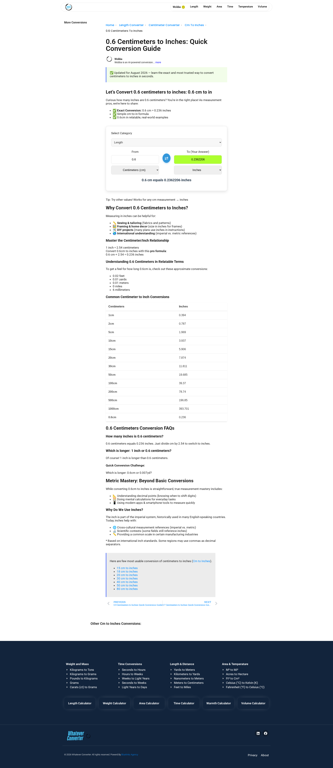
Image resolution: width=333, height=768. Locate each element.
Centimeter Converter (164, 25)
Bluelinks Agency (129, 754)
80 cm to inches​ (127, 589)
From (135, 151)
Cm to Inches (201, 561)
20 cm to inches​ (127, 575)
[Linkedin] (258, 733)
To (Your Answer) (198, 151)
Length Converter (131, 25)
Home (110, 25)
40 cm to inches (127, 582)
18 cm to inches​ (127, 571)
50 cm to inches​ (127, 585)
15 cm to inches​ (127, 568)
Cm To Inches (194, 25)
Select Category (121, 133)
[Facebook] (265, 733)
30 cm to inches (127, 578)
